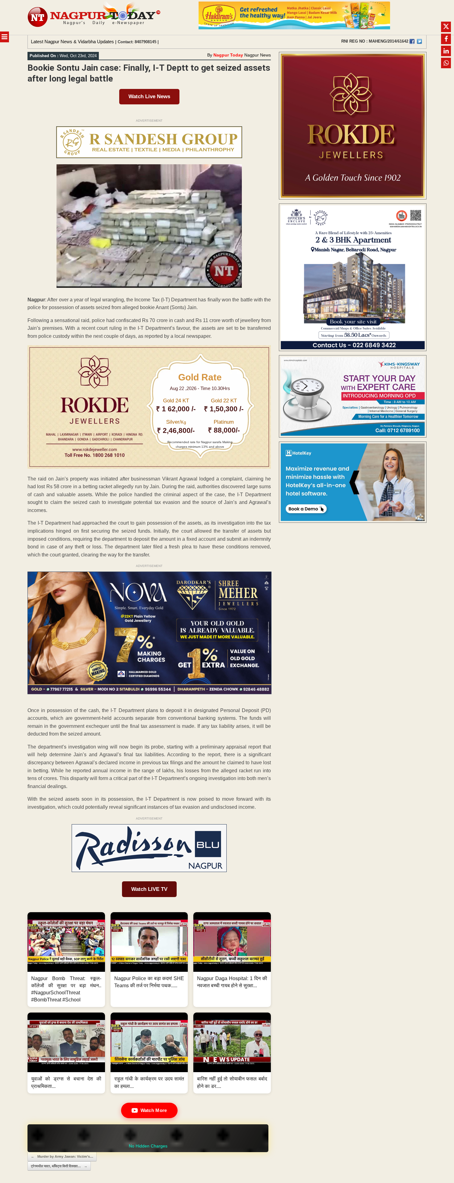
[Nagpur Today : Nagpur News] (94, 17)
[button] (66, 959)
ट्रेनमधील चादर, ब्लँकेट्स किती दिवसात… (59, 1166)
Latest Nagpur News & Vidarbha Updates (72, 41)
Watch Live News (149, 96)
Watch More (154, 1110)
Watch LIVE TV (149, 889)
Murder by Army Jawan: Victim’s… (62, 1156)
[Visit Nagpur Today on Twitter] (419, 41)
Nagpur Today (228, 54)
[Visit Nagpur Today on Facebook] (412, 41)
